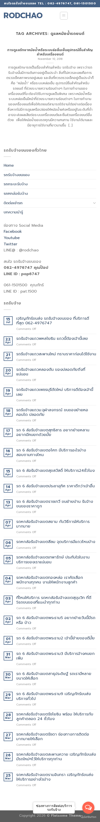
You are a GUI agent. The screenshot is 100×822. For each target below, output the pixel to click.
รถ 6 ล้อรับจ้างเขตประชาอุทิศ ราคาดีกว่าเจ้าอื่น (55, 486)
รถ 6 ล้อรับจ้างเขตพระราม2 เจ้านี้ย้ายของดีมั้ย (55, 638)
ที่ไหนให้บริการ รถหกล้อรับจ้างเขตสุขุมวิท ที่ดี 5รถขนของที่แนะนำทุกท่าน (54, 600)
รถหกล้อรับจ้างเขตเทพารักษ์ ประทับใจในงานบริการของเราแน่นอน (53, 559)
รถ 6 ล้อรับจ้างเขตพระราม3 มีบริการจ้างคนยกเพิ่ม (55, 656)
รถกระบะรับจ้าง (16, 184)
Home (9, 165)
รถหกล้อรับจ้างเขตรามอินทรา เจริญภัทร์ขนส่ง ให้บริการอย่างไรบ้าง (54, 777)
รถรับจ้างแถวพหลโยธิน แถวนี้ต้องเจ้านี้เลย (52, 338)
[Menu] (64, 16)
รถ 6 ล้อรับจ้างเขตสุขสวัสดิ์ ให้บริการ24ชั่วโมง (55, 470)
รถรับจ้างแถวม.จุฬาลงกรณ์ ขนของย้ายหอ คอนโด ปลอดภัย (52, 412)
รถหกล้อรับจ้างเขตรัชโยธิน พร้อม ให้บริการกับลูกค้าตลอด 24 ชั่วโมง (54, 716)
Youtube (12, 238)
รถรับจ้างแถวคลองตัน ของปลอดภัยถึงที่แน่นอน (50, 372)
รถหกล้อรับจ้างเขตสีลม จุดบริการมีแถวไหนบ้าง (55, 542)
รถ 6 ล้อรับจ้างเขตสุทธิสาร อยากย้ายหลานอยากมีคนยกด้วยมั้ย (52, 432)
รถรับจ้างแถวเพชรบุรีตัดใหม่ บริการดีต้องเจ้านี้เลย (54, 392)
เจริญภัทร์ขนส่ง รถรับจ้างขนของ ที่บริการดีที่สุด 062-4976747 (52, 321)
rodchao (23, 16)
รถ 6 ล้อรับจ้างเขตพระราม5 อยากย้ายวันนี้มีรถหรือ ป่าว (55, 620)
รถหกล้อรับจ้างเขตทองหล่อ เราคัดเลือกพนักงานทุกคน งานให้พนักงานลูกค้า (49, 580)
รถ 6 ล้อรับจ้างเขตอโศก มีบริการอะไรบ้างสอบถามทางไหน (51, 452)
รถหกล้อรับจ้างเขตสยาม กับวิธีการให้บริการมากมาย (53, 524)
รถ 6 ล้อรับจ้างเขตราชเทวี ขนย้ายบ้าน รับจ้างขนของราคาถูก (54, 504)
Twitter (10, 244)
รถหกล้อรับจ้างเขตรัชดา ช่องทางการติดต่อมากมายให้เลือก (52, 736)
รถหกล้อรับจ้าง (16, 193)
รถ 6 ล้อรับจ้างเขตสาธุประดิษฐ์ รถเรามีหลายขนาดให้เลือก (53, 676)
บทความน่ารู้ (13, 212)
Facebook (13, 231)
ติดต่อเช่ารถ (13, 203)
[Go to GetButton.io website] (88, 817)
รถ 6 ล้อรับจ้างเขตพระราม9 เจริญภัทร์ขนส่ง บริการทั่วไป (53, 696)
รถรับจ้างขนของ (17, 175)
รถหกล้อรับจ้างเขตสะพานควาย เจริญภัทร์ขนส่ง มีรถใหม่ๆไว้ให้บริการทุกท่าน (56, 756)
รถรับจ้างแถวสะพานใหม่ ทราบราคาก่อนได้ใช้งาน (56, 354)
